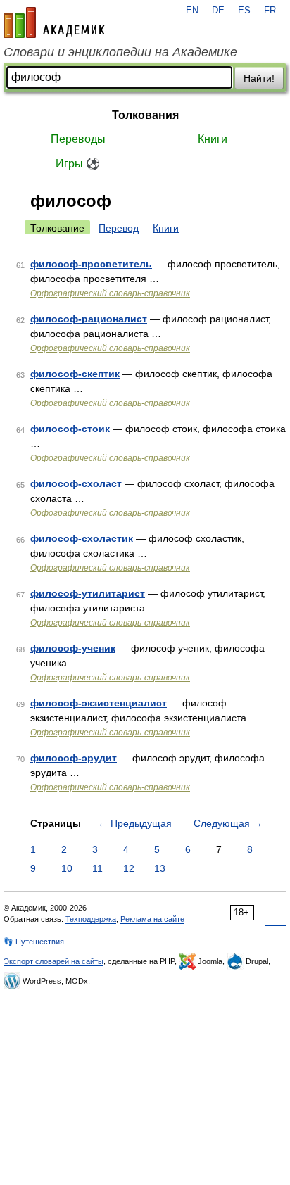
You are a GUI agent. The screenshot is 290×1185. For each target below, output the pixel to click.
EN (192, 10)
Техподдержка (90, 919)
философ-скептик (75, 373)
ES (244, 10)
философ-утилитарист (87, 593)
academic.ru (54, 22)
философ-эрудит (73, 757)
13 (159, 868)
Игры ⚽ (78, 164)
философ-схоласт (76, 483)
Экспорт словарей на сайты (53, 961)
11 (97, 868)
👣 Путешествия (34, 941)
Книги (212, 139)
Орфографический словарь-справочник (110, 293)
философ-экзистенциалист (98, 703)
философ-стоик (70, 428)
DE (218, 10)
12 (128, 868)
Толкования (145, 115)
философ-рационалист (88, 318)
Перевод (119, 228)
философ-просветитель (91, 264)
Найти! (259, 78)
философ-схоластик (81, 538)
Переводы (78, 139)
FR (270, 10)
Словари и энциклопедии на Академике (120, 52)
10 (66, 868)
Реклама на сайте (152, 919)
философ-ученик (72, 648)
